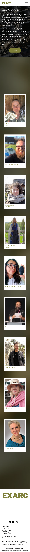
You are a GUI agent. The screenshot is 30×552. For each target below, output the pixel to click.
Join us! (15, 50)
